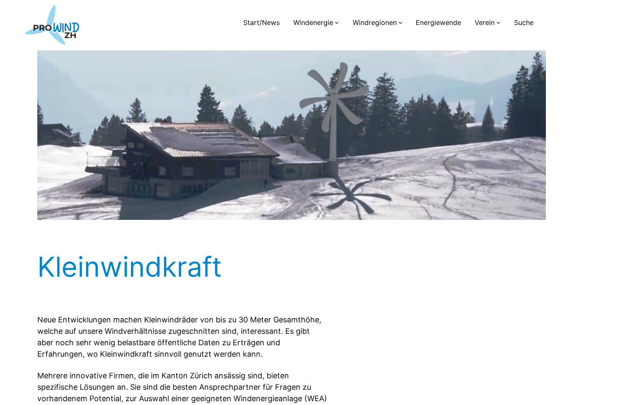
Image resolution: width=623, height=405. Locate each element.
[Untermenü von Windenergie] (337, 22)
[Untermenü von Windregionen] (400, 22)
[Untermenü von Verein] (498, 22)
